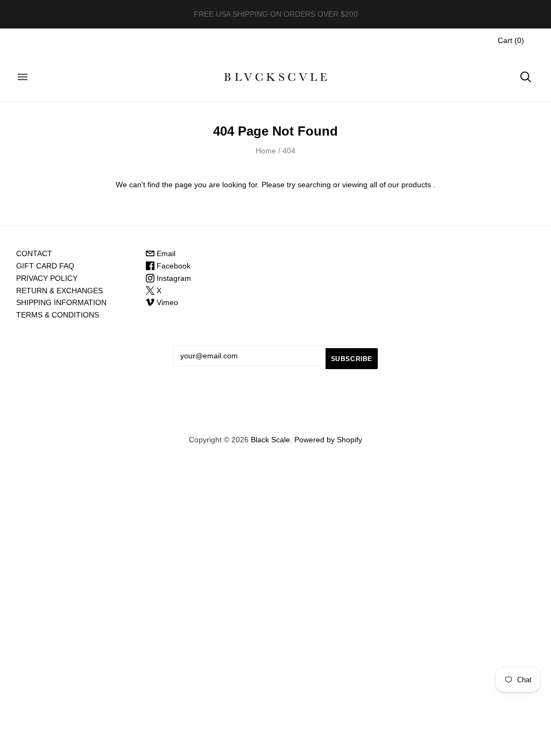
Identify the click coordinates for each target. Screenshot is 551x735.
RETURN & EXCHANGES (59, 290)
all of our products (400, 184)
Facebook (172, 266)
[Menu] (22, 77)
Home (266, 150)
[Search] (526, 77)
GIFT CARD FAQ (45, 266)
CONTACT (34, 253)
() (511, 40)
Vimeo (166, 302)
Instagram (172, 278)
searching (314, 184)
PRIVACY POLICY (46, 278)
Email (164, 253)
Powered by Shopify (328, 439)
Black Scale (270, 439)
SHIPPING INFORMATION (61, 302)
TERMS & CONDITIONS (57, 314)
